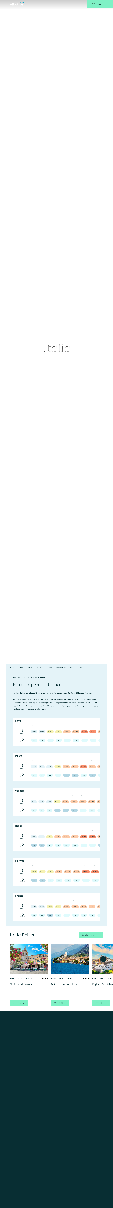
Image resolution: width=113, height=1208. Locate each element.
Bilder (30, 667)
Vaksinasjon (61, 667)
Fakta (39, 667)
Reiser (21, 667)
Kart (80, 667)
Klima (72, 667)
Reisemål (16, 677)
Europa (26, 677)
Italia (12, 667)
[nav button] (103, 959)
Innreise (48, 667)
